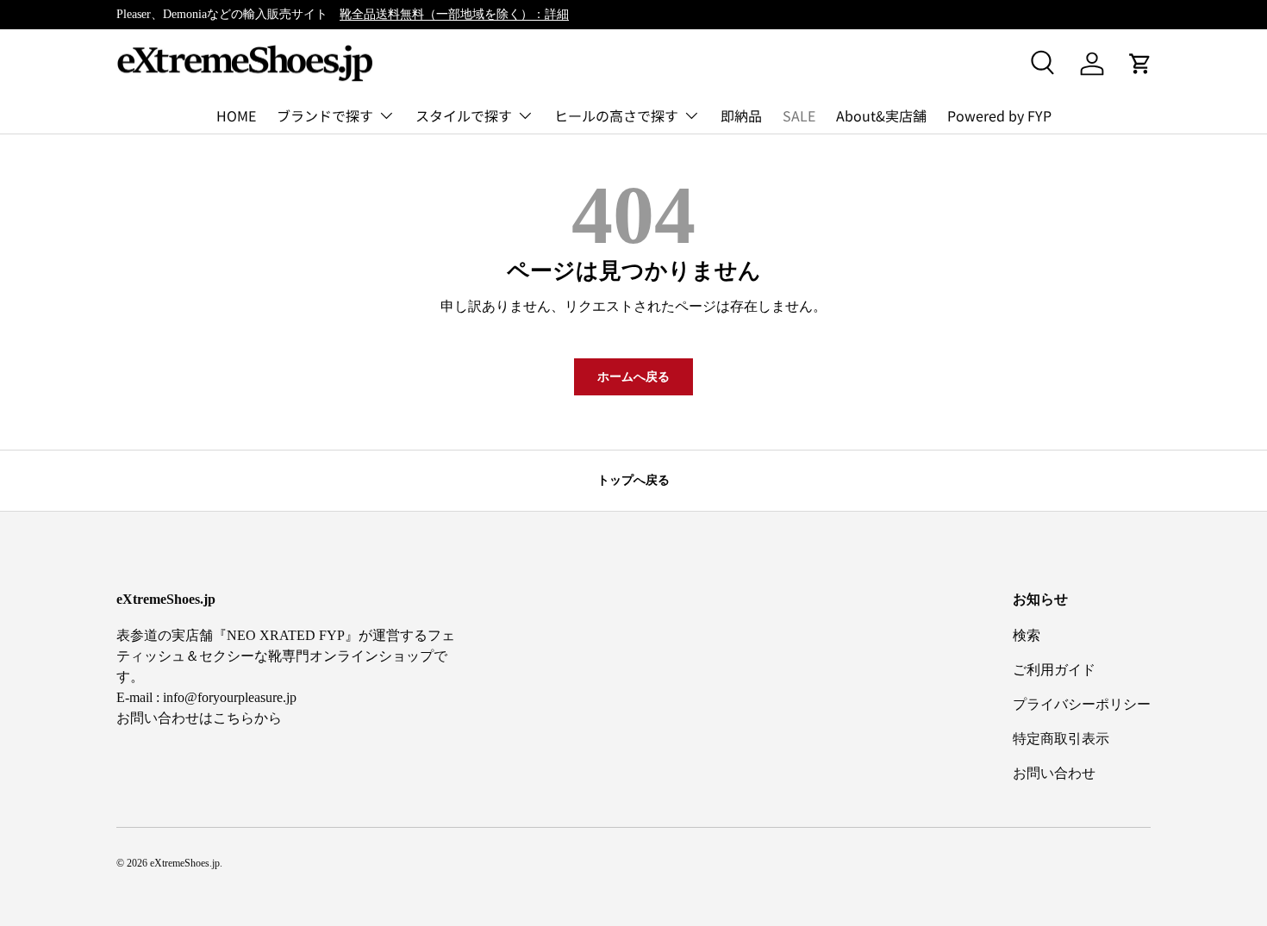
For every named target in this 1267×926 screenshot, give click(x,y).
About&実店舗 (881, 115)
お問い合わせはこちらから (199, 718)
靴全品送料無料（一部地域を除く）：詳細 (454, 14)
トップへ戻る (633, 480)
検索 (1026, 635)
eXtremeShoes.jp (185, 863)
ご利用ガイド (1054, 669)
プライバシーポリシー (1082, 704)
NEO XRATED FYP (286, 635)
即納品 (741, 115)
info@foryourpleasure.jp (229, 697)
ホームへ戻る (633, 376)
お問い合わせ (1054, 773)
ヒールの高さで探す (616, 115)
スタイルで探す (463, 115)
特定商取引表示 (1061, 738)
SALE (799, 115)
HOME (236, 115)
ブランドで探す (325, 115)
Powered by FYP (999, 115)
